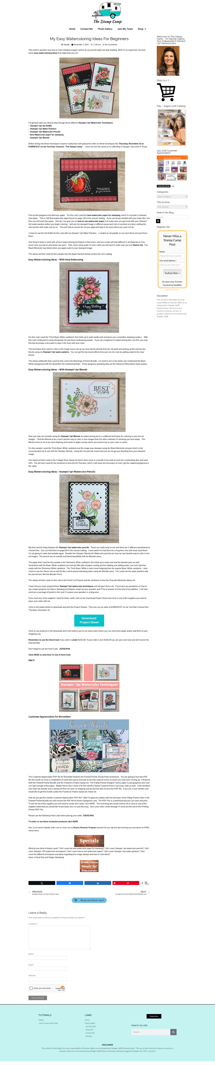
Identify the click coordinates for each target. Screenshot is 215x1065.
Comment (33, 924)
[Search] (173, 1032)
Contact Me (86, 29)
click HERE (90, 804)
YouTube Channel (137, 607)
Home (72, 29)
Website (32, 975)
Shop (140, 29)
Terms (171, 289)
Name (31, 954)
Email (31, 965)
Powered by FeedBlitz (172, 285)
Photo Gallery (105, 29)
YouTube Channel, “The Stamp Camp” (65, 147)
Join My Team (125, 29)
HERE (75, 821)
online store (92, 631)
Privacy (177, 289)
